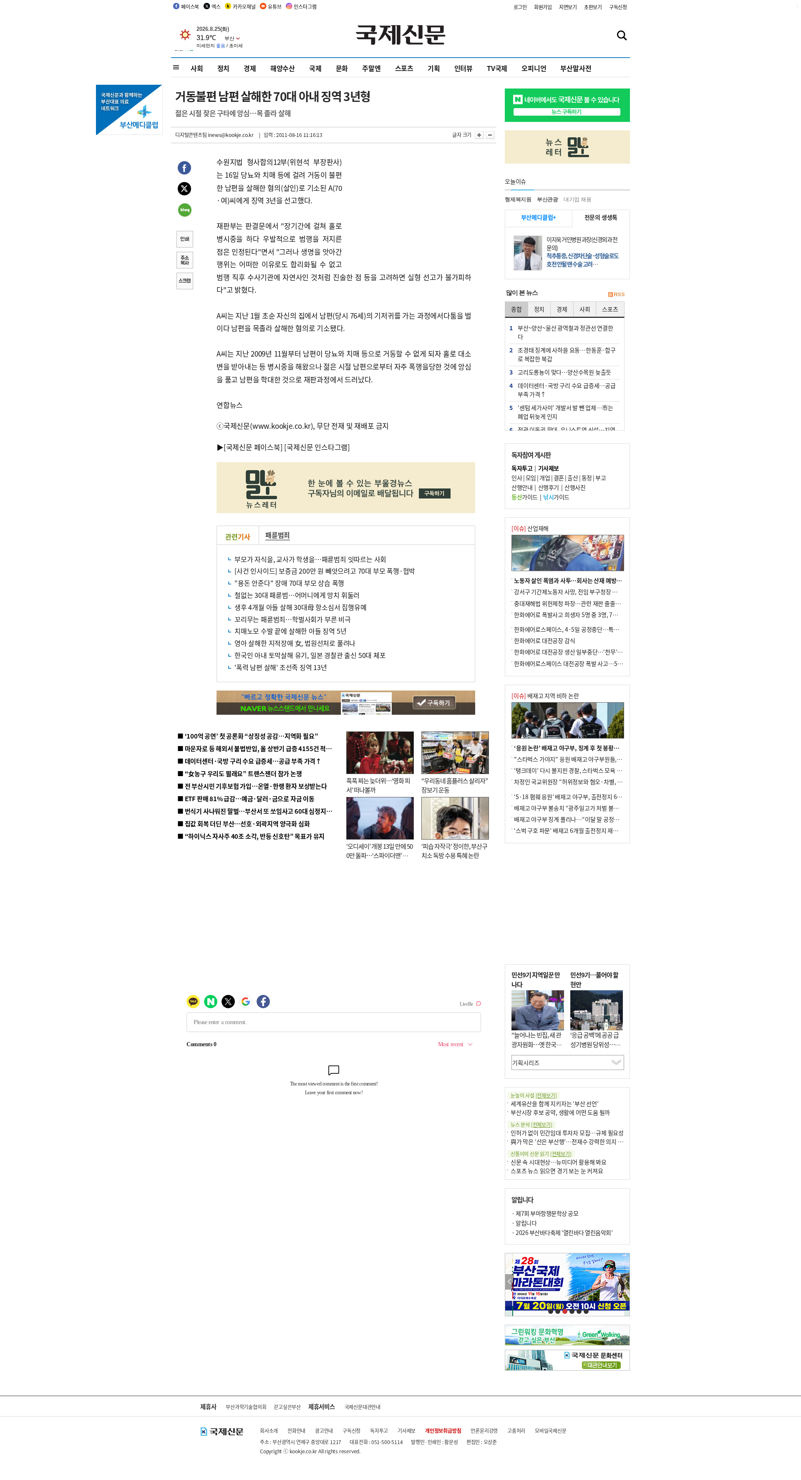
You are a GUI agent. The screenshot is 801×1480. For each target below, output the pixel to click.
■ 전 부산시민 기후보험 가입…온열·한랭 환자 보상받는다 (252, 786)
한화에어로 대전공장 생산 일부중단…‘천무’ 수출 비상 (577, 652)
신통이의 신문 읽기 (541, 1153)
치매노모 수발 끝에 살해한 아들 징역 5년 (290, 631)
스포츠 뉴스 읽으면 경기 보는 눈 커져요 (557, 1170)
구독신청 (618, 6)
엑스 (216, 6)
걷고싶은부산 (287, 1406)
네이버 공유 (184, 211)
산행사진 (574, 487)
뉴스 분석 (531, 1124)
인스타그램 (305, 6)
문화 (342, 68)
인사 (516, 477)
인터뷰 (463, 68)
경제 (250, 68)
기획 (434, 68)
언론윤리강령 (484, 1430)
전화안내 (296, 1430)
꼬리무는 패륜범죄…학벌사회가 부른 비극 (292, 619)
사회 (197, 68)
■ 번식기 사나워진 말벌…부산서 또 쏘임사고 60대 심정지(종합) (260, 811)
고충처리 (516, 1430)
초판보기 (593, 6)
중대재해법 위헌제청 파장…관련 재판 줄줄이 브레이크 (578, 603)
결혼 (559, 477)
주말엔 (371, 68)
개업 (544, 477)
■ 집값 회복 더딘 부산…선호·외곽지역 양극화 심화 (243, 823)
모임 (531, 477)
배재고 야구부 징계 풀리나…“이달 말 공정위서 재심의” (579, 819)
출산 (572, 477)
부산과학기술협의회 (246, 1406)
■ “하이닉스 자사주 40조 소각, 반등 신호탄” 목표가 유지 (251, 836)
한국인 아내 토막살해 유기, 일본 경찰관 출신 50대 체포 (310, 655)
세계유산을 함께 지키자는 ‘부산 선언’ (555, 1103)
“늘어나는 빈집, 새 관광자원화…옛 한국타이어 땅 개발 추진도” (536, 1044)
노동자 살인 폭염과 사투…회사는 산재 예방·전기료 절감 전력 (586, 580)
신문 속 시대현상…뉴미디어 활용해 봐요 (559, 1162)
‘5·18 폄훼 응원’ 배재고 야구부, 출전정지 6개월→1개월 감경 (586, 796)
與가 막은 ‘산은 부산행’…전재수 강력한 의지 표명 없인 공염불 (584, 1141)
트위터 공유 (184, 190)
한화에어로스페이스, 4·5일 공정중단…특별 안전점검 (577, 629)
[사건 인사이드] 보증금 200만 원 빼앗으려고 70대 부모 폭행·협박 (324, 571)
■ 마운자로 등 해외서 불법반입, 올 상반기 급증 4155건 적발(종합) (262, 748)
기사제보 (407, 1430)
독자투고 (379, 1430)
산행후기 (548, 487)
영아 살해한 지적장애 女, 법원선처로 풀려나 (294, 643)
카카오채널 (244, 6)
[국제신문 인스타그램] (317, 447)
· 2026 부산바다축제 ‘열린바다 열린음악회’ (561, 1232)
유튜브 (274, 6)
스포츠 (404, 68)
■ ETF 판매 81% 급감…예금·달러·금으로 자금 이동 (246, 798)
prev (509, 1282)
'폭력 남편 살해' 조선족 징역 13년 (280, 667)
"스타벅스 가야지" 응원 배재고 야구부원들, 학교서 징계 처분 (585, 759)
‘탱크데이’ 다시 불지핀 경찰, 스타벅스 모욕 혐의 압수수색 (582, 770)
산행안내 (521, 487)
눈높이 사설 (534, 1095)
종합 (516, 309)
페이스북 (190, 6)
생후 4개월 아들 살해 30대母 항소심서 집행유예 (300, 607)
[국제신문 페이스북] (253, 447)
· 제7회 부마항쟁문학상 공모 (544, 1213)
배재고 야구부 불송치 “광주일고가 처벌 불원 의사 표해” (579, 808)
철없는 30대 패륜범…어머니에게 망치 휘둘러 (297, 595)
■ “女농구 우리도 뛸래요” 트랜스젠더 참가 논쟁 (239, 773)
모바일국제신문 (551, 1430)
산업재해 (530, 528)
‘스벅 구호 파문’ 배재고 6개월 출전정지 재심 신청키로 (577, 830)
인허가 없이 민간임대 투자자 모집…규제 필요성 (567, 1132)
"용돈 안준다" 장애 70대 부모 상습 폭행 (289, 583)
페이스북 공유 (184, 169)
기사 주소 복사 (184, 261)
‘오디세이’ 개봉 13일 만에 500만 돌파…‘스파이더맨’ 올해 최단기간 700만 (379, 855)
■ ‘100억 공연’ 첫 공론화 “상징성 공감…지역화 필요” (247, 735)
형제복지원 (518, 199)
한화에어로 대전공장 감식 (544, 640)
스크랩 (184, 282)
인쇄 (184, 240)
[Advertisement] (408, 208)
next (625, 1282)
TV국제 (497, 68)
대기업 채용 (578, 199)
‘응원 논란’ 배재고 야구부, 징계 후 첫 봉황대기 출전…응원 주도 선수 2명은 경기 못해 (614, 748)
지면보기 (568, 6)
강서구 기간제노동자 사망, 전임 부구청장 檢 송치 (572, 591)
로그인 (520, 6)
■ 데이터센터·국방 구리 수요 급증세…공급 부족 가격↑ (249, 760)
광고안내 (324, 1430)
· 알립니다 (524, 1223)
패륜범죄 (277, 535)
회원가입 (543, 6)
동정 (587, 477)
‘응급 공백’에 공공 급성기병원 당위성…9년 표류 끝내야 (594, 1044)
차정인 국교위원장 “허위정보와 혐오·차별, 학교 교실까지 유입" (589, 781)
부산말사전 (575, 68)
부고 (600, 477)
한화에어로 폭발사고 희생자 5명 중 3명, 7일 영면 (572, 614)
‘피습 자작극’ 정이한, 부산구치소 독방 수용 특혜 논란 (454, 851)
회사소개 (269, 1430)
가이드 (524, 497)
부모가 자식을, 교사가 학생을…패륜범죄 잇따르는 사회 (310, 559)
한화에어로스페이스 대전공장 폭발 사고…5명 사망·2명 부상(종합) (593, 663)
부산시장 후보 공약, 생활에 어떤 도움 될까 (560, 1112)
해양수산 (282, 68)
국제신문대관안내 (362, 1406)
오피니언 (533, 68)
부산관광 (547, 199)
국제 (315, 68)
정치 (223, 68)
